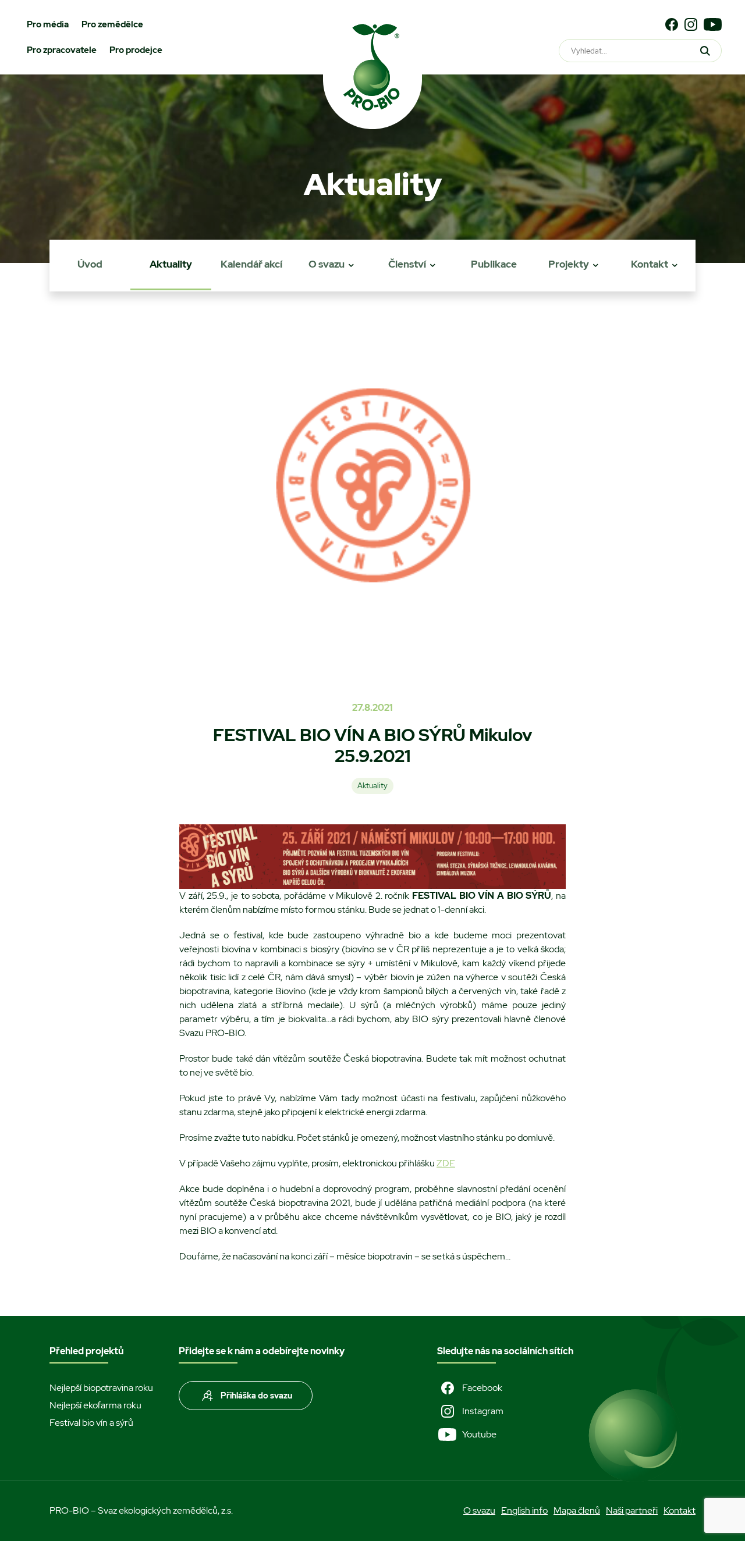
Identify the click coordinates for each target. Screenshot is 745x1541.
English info (524, 1510)
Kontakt (649, 264)
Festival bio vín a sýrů (91, 1423)
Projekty (568, 264)
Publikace (494, 264)
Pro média (48, 24)
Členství (407, 264)
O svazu (326, 264)
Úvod (89, 264)
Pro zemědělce (112, 24)
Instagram (482, 1411)
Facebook (482, 1388)
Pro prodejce (135, 50)
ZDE (446, 1163)
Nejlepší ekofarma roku (95, 1405)
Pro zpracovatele (62, 50)
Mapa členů (577, 1510)
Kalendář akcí (251, 264)
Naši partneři (632, 1510)
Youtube (479, 1434)
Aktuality (171, 264)
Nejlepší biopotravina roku (101, 1388)
